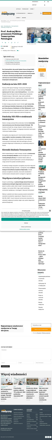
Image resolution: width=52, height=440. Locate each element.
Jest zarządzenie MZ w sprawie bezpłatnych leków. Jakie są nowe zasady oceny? (42, 154)
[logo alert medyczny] (6, 411)
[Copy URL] (18, 42)
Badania (28, 386)
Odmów (26, 223)
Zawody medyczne (6, 27)
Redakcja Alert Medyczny (9, 50)
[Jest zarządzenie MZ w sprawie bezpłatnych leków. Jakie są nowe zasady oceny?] (42, 143)
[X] (44, 5)
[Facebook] (44, 1)
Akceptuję (26, 219)
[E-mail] (14, 42)
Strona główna (3, 20)
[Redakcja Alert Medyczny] (2, 50)
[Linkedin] (48, 1)
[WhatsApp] (11, 42)
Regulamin (42, 74)
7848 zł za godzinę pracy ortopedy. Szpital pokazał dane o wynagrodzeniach (41, 238)
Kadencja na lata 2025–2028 (12, 59)
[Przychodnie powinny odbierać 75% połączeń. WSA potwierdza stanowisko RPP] (42, 91)
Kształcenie (7, 26)
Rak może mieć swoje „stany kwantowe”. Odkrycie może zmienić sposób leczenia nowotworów (43, 394)
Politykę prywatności (42, 75)
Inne (8, 20)
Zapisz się (42, 70)
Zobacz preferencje (26, 226)
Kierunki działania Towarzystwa (13, 62)
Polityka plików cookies (25, 229)
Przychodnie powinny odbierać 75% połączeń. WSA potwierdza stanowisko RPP (42, 102)
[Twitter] (46, 437)
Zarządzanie (14, 26)
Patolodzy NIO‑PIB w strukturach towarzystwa (16, 60)
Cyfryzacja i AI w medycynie (4, 387)
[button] (50, 210)
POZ (15, 386)
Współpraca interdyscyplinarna (13, 64)
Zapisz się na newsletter (41, 329)
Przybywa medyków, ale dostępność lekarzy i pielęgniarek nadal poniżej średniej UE (42, 179)
